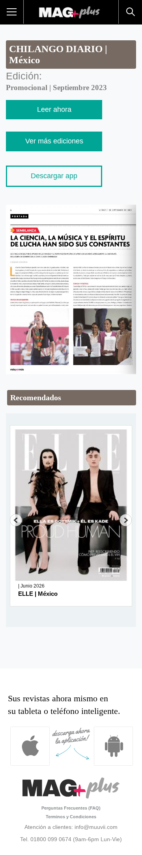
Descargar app (54, 176)
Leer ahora (54, 109)
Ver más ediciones (54, 141)
